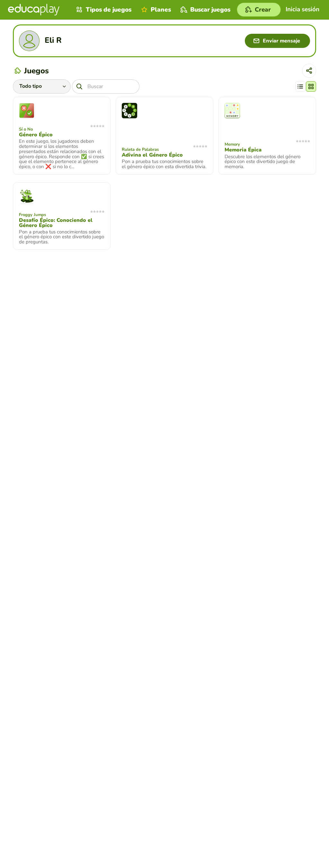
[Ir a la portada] (33, 9)
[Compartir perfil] (309, 71)
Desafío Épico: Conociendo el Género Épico (56, 223)
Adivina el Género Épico (152, 155)
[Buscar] (79, 86)
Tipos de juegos (108, 9)
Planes (161, 9)
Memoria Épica (243, 149)
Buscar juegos (210, 9)
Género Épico (36, 134)
